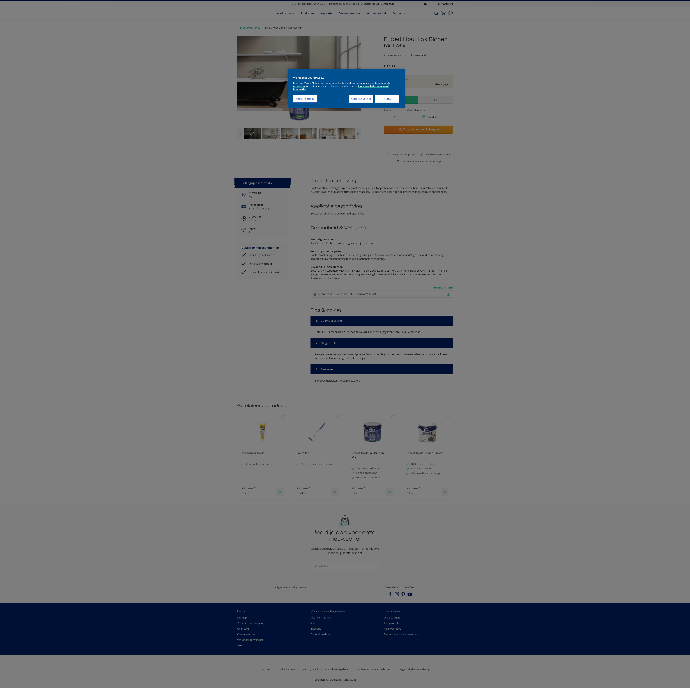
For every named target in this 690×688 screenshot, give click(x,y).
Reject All (387, 98)
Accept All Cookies (361, 98)
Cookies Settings (305, 98)
